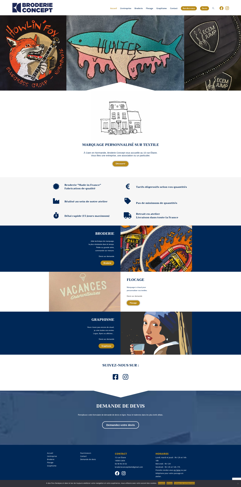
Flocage (50, 462)
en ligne (177, 470)
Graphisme (51, 466)
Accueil (50, 453)
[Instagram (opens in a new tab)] (227, 8)
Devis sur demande (106, 256)
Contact (83, 456)
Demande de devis (88, 459)
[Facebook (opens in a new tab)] (221, 8)
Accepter (161, 483)
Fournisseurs (85, 453)
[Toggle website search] (213, 8)
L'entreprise (52, 456)
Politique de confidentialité (184, 483)
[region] (120, 53)
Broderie (50, 459)
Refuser (169, 483)
